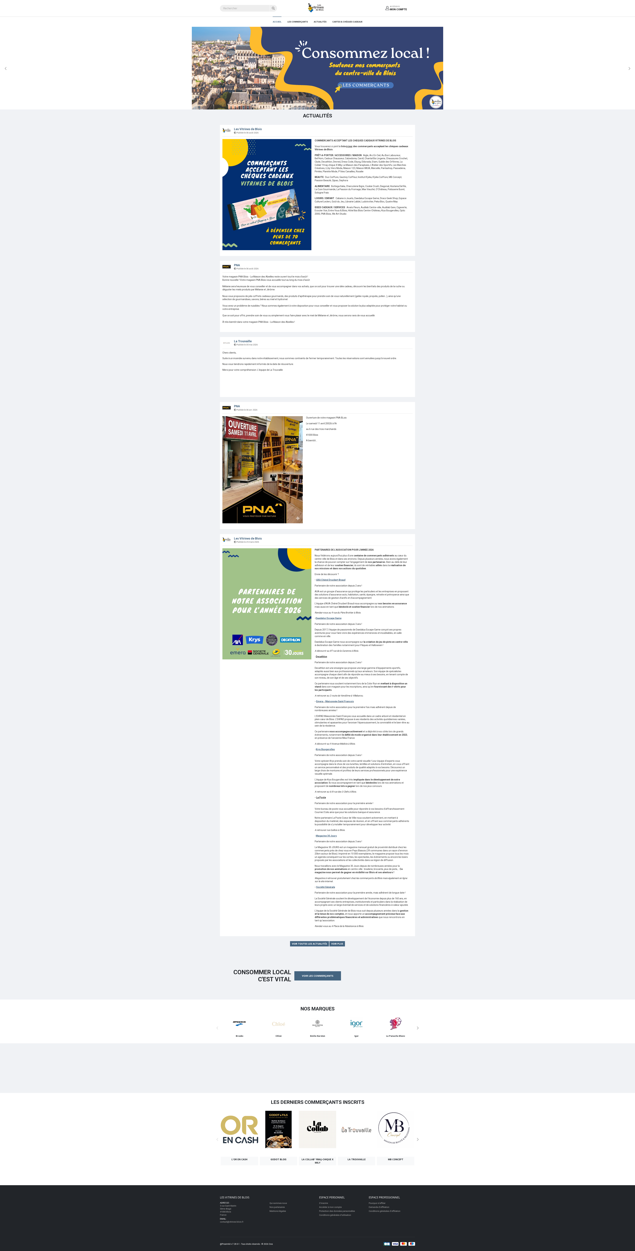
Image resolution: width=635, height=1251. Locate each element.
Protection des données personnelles (337, 1211)
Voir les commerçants (317, 975)
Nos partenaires (277, 1207)
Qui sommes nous (278, 1203)
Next (629, 68)
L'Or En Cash (239, 1159)
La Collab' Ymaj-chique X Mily (317, 1161)
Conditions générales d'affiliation (384, 1211)
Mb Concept (395, 1159)
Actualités (320, 22)
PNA (237, 265)
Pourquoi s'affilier (377, 1203)
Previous (5, 68)
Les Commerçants (297, 22)
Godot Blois (278, 1159)
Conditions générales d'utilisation (335, 1215)
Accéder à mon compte (330, 1207)
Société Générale (325, 887)
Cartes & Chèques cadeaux (347, 22)
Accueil (277, 22)
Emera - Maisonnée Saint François (335, 701)
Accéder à (398, 8)
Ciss (271, 1244)
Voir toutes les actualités (309, 943)
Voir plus (337, 943)
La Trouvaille (243, 341)
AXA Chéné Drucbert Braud (330, 580)
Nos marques (317, 1009)
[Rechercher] (273, 8)
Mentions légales (278, 1211)
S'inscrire (323, 1203)
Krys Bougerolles (325, 749)
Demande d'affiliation (379, 1207)
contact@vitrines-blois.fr (231, 1222)
